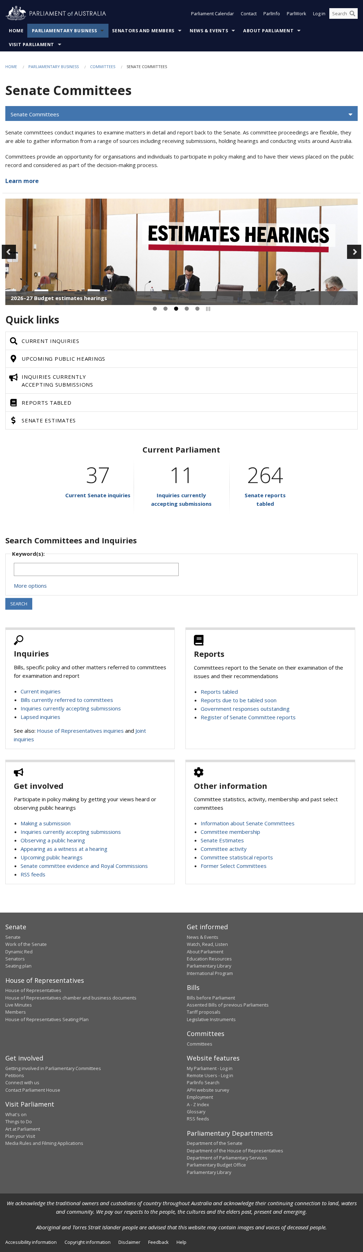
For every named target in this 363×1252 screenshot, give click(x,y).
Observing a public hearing (53, 840)
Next (354, 252)
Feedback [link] (158, 1242)
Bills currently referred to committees (67, 699)
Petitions (14, 1075)
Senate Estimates (222, 840)
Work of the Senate (26, 944)
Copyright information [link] (88, 1242)
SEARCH (18, 603)
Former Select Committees (234, 865)
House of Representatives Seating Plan (47, 1019)
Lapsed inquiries (40, 716)
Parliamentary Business (64, 31)
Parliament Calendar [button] (212, 13)
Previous (9, 252)
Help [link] (181, 1242)
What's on (16, 1114)
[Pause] (208, 308)
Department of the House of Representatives (235, 1150)
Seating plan (18, 966)
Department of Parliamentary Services (227, 1157)
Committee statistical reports (237, 857)
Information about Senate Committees (248, 823)
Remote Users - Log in (210, 1075)
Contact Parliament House (32, 1090)
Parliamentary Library (209, 966)
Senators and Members (143, 31)
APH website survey (208, 1090)
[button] (181, 114)
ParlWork (296, 13)
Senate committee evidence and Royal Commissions (84, 865)
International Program (210, 973)
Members (15, 1012)
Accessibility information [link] (31, 1242)
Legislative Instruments (211, 1019)
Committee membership (230, 831)
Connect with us (22, 1082)
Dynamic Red (19, 951)
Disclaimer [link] (129, 1242)
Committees (102, 66)
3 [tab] (176, 308)
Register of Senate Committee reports (248, 717)
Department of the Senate (214, 1143)
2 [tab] (165, 308)
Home (16, 31)
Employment (200, 1097)
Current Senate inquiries (97, 495)
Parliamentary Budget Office (216, 1165)
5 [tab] (197, 308)
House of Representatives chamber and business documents (70, 998)
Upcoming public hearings (52, 857)
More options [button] (30, 585)
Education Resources (209, 958)
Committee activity (224, 848)
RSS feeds (33, 874)
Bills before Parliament (211, 998)
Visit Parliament (31, 44)
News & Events (209, 31)
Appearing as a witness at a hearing (64, 848)
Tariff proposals (203, 1012)
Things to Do (18, 1121)
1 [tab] (154, 308)
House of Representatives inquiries (80, 730)
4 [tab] (186, 308)
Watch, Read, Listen (207, 944)
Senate (13, 937)
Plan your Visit (20, 1136)
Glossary (196, 1111)
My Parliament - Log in (210, 1068)
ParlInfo (271, 13)
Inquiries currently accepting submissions (71, 708)
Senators (15, 958)
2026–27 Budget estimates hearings (59, 297)
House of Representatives (33, 990)
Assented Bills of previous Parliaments (228, 1005)
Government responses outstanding (245, 708)
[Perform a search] (352, 13)
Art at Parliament (22, 1129)
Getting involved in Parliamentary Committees (53, 1068)
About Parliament (268, 31)
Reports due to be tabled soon (239, 700)
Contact (249, 13)
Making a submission (46, 823)
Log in (319, 13)
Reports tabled (219, 691)
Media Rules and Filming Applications (44, 1143)
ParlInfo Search (203, 1082)
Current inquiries (41, 691)
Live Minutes (18, 1005)
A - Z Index (198, 1104)
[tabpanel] (181, 252)
